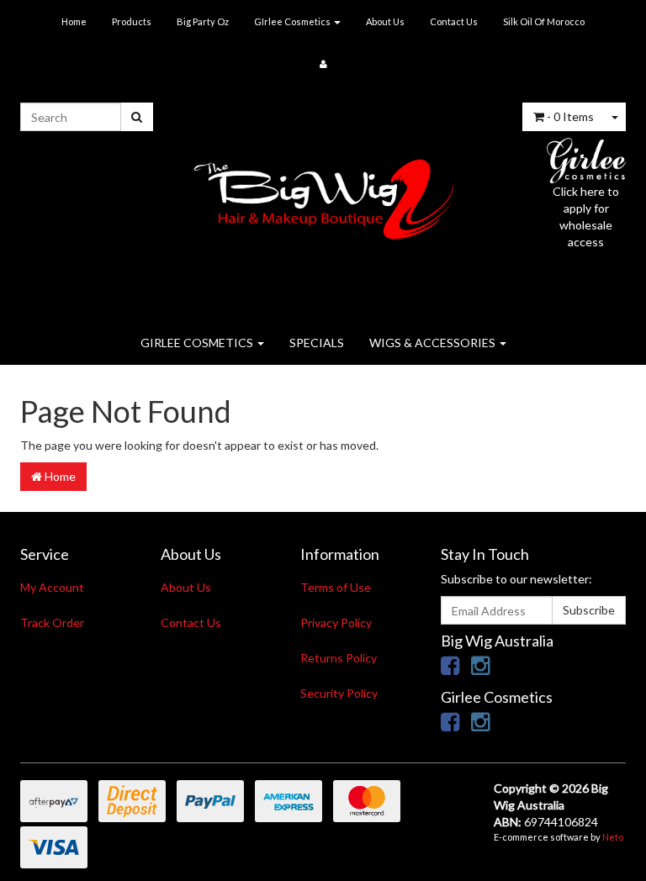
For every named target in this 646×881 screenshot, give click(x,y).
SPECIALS (316, 342)
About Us (385, 21)
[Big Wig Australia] (323, 194)
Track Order (52, 622)
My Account (52, 587)
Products (131, 21)
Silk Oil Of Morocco (544, 21)
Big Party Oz (203, 21)
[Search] (136, 117)
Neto (612, 836)
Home (74, 21)
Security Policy (339, 693)
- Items (570, 116)
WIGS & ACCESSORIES (433, 342)
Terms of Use (335, 587)
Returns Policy (338, 658)
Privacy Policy (336, 622)
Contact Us (454, 21)
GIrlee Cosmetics (293, 21)
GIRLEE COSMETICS (198, 342)
